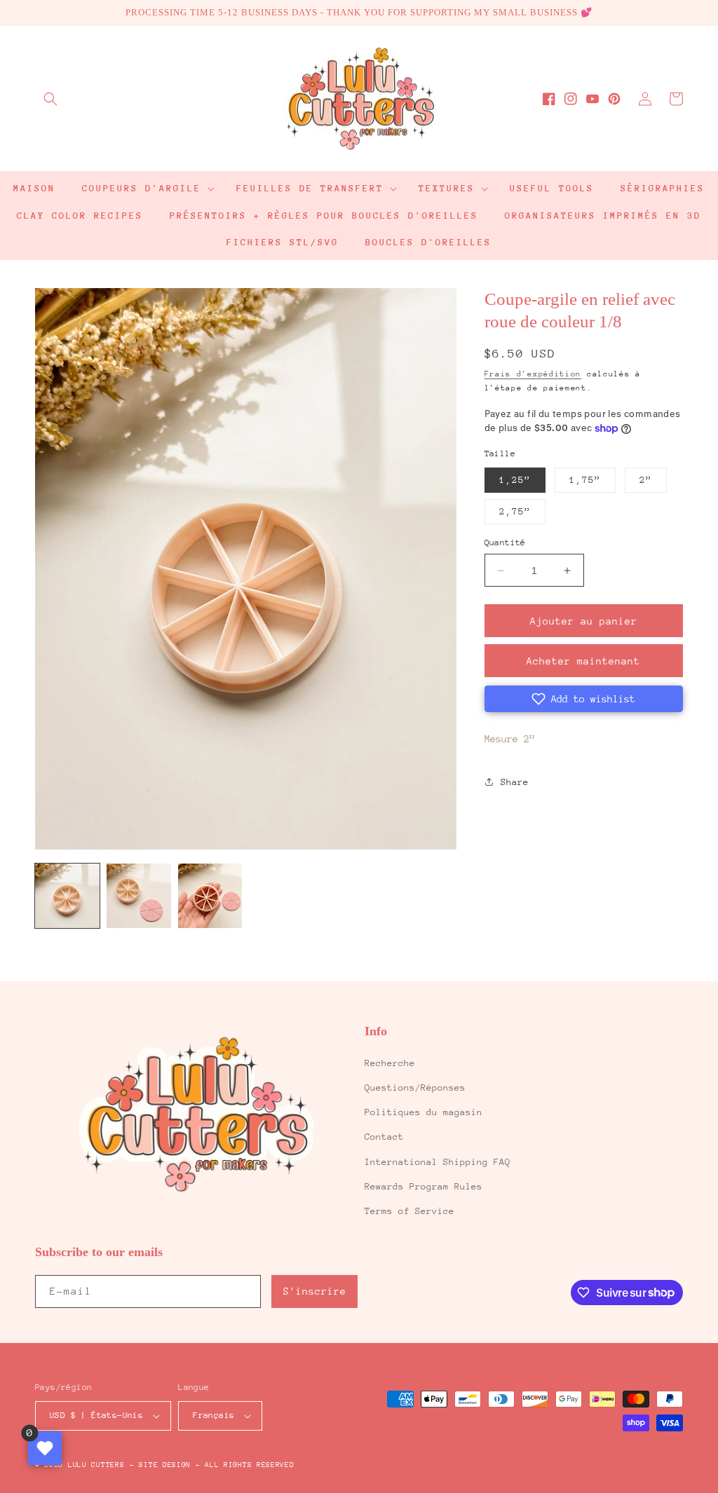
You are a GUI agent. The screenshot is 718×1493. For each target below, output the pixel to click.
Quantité (505, 542)
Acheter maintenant (583, 661)
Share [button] (515, 782)
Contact (384, 1136)
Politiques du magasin (423, 1112)
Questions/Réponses (415, 1087)
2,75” (515, 511)
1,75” (585, 480)
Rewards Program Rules (423, 1186)
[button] (50, 98)
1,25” (515, 480)
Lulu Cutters (96, 1465)
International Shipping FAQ (437, 1162)
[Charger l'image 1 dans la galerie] (67, 896)
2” (645, 480)
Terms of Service (409, 1211)
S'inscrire (314, 1291)
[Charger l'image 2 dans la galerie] (139, 896)
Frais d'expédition (533, 374)
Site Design (165, 1465)
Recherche (390, 1063)
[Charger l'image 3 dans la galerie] (210, 896)
